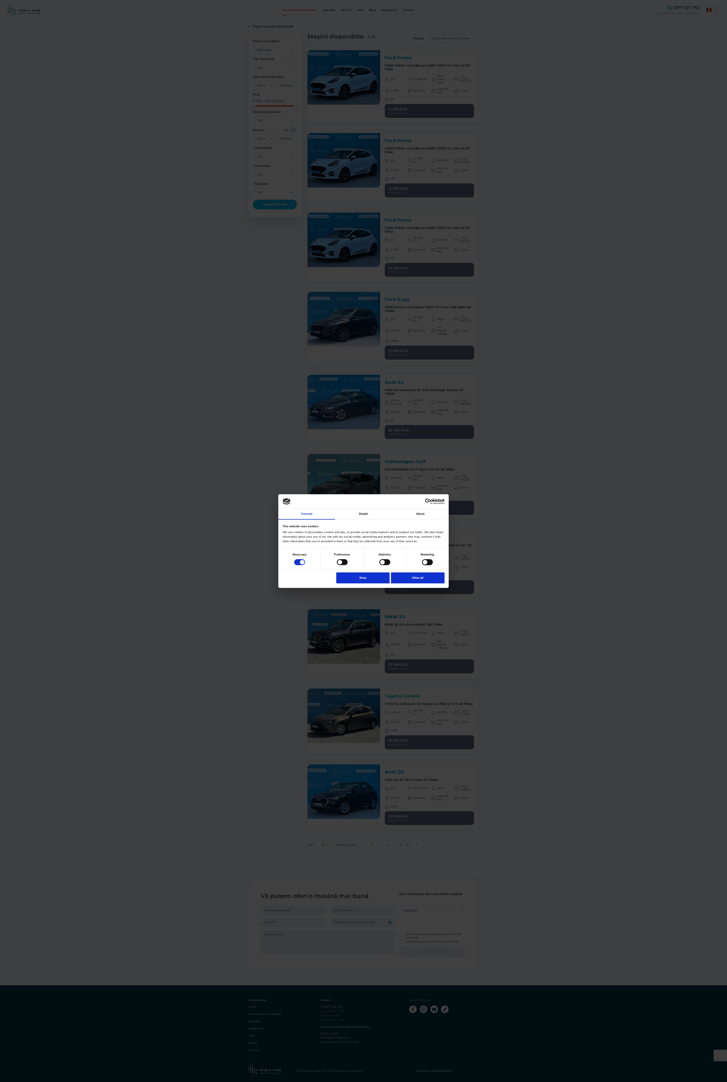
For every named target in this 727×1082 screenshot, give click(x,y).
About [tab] (420, 514)
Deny (363, 578)
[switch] (342, 562)
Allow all (417, 578)
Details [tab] (363, 514)
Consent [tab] (306, 514)
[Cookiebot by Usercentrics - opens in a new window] (428, 501)
